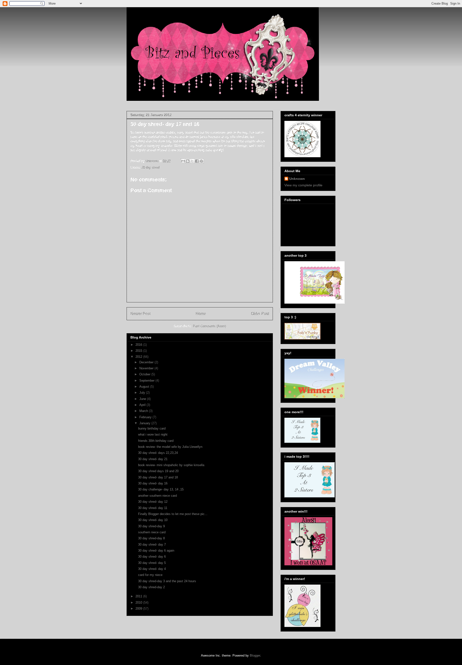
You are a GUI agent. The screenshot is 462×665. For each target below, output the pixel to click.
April (143, 405)
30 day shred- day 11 (152, 508)
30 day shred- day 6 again (156, 550)
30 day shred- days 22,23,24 (158, 453)
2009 (139, 608)
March (144, 411)
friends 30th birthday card (155, 441)
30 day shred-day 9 (151, 526)
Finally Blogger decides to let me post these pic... (172, 514)
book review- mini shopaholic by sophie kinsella (171, 465)
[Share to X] (192, 161)
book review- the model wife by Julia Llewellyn (170, 447)
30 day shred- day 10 (152, 520)
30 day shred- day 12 (152, 501)
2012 (139, 357)
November (146, 368)
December (146, 362)
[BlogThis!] (187, 161)
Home (201, 314)
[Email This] (183, 161)
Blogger (255, 655)
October (145, 374)
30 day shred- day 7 (152, 544)
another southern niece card (157, 495)
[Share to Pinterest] (201, 161)
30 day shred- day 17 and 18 (158, 477)
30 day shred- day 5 (152, 563)
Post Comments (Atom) (209, 326)
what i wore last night (152, 434)
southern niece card (152, 532)
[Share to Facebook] (196, 161)
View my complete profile (303, 185)
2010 (139, 602)
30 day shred (150, 167)
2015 (139, 350)
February (146, 417)
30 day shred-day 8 (151, 538)
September (147, 380)
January (145, 423)
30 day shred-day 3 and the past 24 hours (167, 581)
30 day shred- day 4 (152, 569)
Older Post (260, 314)
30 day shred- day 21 (152, 459)
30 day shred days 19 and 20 (158, 471)
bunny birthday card (152, 428)
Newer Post (140, 314)
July (142, 392)
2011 (139, 596)
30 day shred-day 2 (151, 587)
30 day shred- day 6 (152, 556)
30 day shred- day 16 (152, 483)
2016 (139, 344)
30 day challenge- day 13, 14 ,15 (161, 489)
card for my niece (150, 575)
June (143, 399)
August (144, 386)
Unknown (297, 179)
